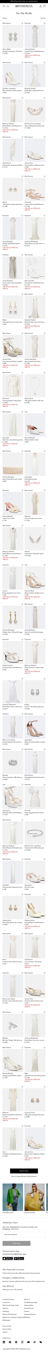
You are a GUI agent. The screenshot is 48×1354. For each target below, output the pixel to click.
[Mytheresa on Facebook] (10, 1342)
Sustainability (28, 1305)
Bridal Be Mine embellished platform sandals (18, 812)
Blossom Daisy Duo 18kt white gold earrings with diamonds (22, 51)
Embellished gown (31, 479)
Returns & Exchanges (10, 1314)
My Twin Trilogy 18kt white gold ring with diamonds (20, 1040)
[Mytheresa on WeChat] (40, 1342)
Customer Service (8, 1299)
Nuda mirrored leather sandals (35, 742)
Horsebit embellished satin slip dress (15, 1154)
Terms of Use (7, 1326)
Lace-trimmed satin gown (33, 961)
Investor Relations (30, 1314)
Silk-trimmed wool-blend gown (35, 1075)
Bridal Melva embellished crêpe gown (15, 126)
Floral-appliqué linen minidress (35, 812)
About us (27, 1299)
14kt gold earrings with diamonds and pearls (18, 204)
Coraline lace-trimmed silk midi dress (15, 961)
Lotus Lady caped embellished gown (15, 283)
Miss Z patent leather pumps (12, 90)
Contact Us (6, 1302)
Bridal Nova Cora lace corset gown (36, 1040)
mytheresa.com (25, 1349)
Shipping (6, 1311)
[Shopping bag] (44, 6)
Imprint (5, 1332)
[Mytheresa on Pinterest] (16, 1342)
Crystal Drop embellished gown (35, 51)
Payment (5, 1308)
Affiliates (27, 1317)
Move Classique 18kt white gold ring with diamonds (20, 777)
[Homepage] (24, 6)
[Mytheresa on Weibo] (34, 1342)
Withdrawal (6, 1320)
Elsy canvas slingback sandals (35, 1154)
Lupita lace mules (8, 518)
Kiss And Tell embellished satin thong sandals (18, 667)
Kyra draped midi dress (32, 361)
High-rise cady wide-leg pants (13, 440)
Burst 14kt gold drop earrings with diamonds (18, 922)
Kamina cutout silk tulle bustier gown (15, 1001)
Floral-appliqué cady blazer (12, 400)
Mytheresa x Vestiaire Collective (13, 1317)
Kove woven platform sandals (12, 361)
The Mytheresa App (30, 1302)
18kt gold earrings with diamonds (36, 1115)
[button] (22, 23)
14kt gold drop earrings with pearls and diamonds (19, 322)
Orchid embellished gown (11, 243)
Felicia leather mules (32, 440)
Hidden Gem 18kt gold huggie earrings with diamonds (21, 632)
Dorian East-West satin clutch (12, 479)
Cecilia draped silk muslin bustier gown (16, 742)
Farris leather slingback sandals (35, 165)
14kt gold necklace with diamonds (36, 400)
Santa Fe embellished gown (34, 632)
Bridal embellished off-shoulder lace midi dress (18, 1115)
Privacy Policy (7, 1329)
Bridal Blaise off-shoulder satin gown (15, 848)
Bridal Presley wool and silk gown (36, 322)
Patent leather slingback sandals (35, 593)
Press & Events (28, 1308)
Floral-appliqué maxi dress (12, 593)
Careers (26, 1311)
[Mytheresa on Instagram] (22, 1342)
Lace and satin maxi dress (33, 518)
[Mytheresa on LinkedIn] (4, 1342)
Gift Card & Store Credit (11, 1305)
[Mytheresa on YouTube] (28, 1342)
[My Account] (41, 6)
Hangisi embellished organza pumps (15, 1075)
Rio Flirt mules (29, 887)
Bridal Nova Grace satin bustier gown (15, 706)
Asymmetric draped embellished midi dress (17, 165)
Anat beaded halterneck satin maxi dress (16, 887)
